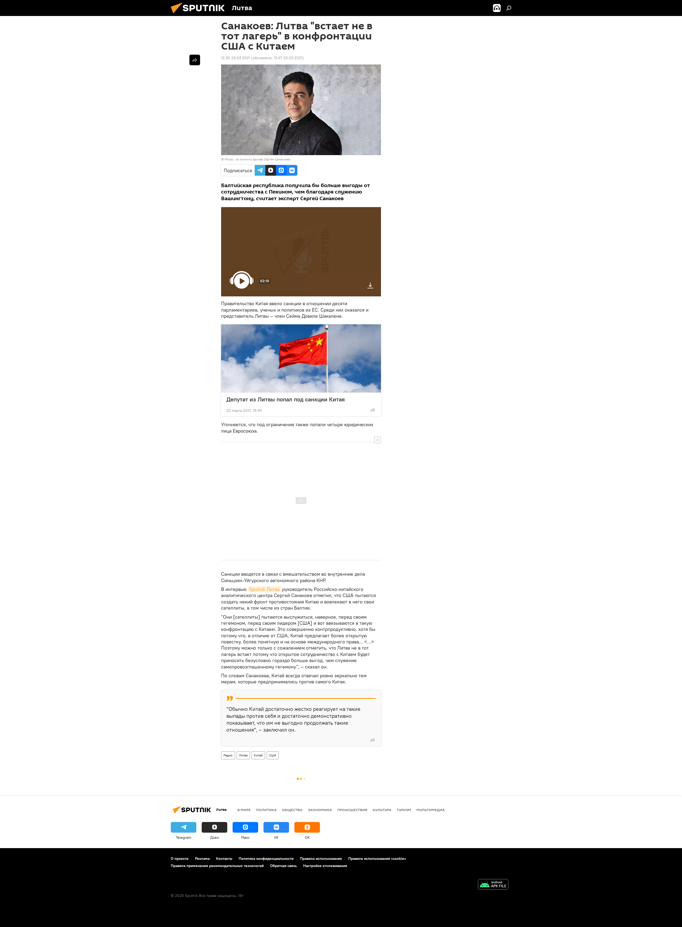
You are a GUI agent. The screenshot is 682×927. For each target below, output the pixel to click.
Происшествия (352, 809)
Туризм (404, 809)
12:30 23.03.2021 (235, 57)
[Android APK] (493, 885)
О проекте (180, 858)
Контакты (224, 858)
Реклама (202, 858)
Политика (266, 809)
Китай (258, 755)
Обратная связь (283, 865)
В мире (244, 809)
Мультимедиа (430, 809)
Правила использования (321, 858)
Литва (243, 755)
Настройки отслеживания (325, 865)
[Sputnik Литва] (200, 14)
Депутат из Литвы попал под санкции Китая (285, 399)
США (272, 755)
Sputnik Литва (264, 589)
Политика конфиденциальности (266, 858)
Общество (292, 809)
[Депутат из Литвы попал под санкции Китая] (301, 358)
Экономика (320, 809)
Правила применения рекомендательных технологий (217, 865)
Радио (228, 755)
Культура (382, 809)
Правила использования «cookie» (377, 858)
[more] (372, 410)
